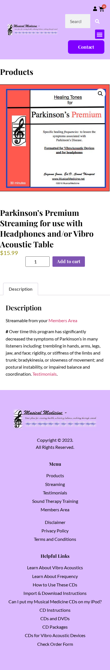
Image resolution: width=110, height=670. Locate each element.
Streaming (55, 484)
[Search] (97, 21)
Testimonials (44, 374)
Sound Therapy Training (55, 501)
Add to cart (68, 261)
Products (55, 475)
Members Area (63, 320)
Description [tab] (20, 289)
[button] (99, 34)
